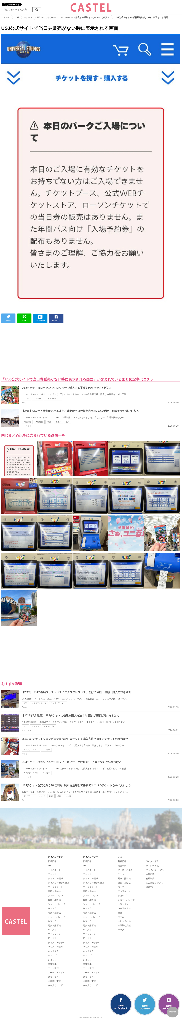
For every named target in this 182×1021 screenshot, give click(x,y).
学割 (59, 796)
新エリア (52, 938)
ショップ (52, 955)
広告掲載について (154, 883)
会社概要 (150, 874)
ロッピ (26, 399)
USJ (49, 422)
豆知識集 (52, 964)
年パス (121, 930)
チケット (35, 726)
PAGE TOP (172, 1012)
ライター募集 (152, 865)
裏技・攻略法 (54, 891)
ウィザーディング (58, 703)
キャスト (52, 930)
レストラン (53, 908)
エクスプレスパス (39, 703)
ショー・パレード (56, 904)
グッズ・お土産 (55, 947)
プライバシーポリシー (156, 870)
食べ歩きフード (55, 985)
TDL (50, 865)
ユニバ (58, 422)
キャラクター (54, 951)
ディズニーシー (55, 870)
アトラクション (55, 887)
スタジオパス (49, 726)
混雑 (67, 422)
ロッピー (37, 399)
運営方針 (150, 887)
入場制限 (27, 422)
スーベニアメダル (56, 972)
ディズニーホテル (56, 942)
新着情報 (52, 861)
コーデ (121, 887)
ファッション (54, 934)
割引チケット (29, 796)
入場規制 (39, 422)
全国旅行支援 (54, 981)
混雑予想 (122, 865)
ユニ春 (68, 796)
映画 (120, 912)
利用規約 (150, 878)
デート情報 (53, 968)
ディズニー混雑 (55, 878)
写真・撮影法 (54, 912)
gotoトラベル (54, 977)
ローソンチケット (53, 399)
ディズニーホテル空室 (58, 883)
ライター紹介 (152, 861)
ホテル (121, 917)
